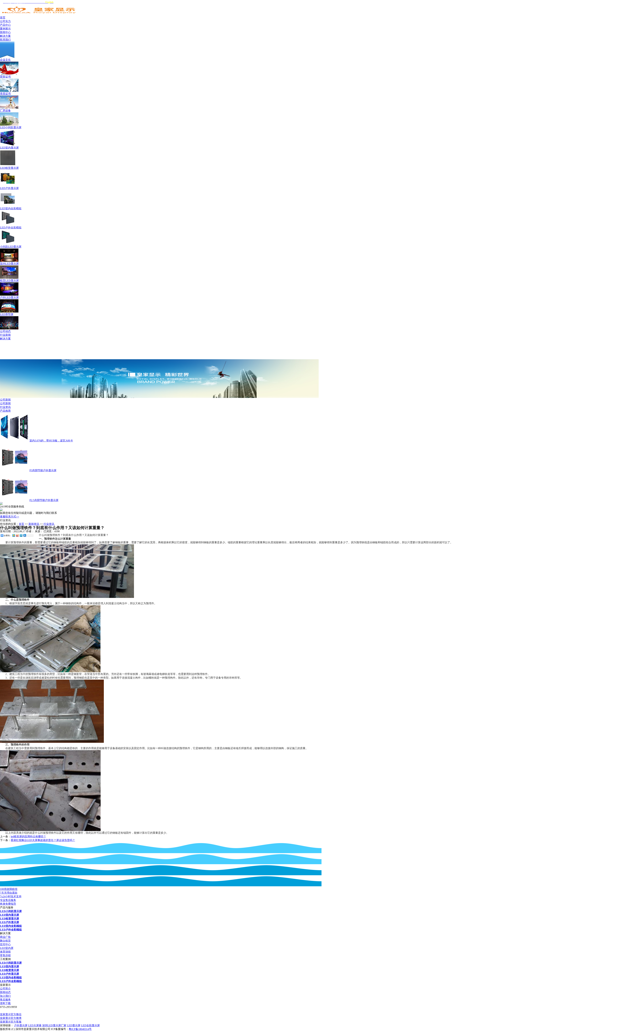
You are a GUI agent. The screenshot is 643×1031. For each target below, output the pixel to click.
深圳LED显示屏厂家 (54, 1025)
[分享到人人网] (24, 535)
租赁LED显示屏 (9, 280)
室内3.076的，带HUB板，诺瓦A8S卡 (51, 440)
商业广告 (5, 937)
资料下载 (5, 1003)
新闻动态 (5, 992)
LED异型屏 (6, 314)
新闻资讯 (33, 524)
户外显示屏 (20, 1025)
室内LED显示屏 (9, 263)
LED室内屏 (6, 948)
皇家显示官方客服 (10, 1021)
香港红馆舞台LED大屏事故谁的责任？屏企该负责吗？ (43, 840)
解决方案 (5, 338)
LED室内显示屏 (9, 147)
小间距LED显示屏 (10, 246)
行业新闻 (5, 334)
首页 (21, 524)
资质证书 (5, 93)
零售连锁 (5, 955)
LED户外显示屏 (9, 188)
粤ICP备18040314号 (80, 1029)
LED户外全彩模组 (10, 227)
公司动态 (5, 331)
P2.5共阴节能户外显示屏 (43, 500)
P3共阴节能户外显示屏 (42, 470)
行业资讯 (5, 407)
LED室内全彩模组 (10, 208)
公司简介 (5, 988)
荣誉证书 (5, 76)
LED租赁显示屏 (9, 167)
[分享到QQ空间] (13, 535)
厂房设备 (5, 110)
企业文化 (5, 59)
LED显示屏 (73, 1025)
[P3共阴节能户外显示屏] (14, 470)
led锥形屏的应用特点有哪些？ (28, 836)
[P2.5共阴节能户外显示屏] (14, 500)
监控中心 (5, 944)
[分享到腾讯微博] (21, 535)
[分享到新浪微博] (17, 535)
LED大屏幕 (35, 1025)
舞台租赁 (5, 940)
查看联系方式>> (9, 516)
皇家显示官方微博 (10, 1018)
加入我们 (5, 995)
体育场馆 (5, 951)
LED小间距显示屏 (10, 127)
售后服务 (5, 999)
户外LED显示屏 (9, 297)
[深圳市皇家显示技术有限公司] (39, 14)
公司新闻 (5, 399)
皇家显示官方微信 (10, 1014)
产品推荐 (5, 410)
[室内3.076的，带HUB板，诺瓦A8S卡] (14, 440)
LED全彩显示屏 (90, 1025)
